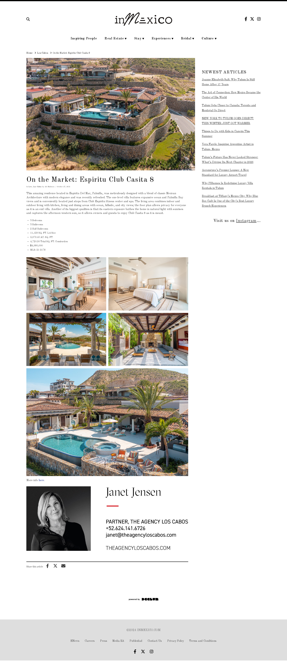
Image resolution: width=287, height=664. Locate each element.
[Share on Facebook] (47, 566)
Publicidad (136, 641)
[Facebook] (246, 19)
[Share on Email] (63, 566)
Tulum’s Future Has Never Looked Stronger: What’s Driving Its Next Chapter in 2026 (230, 160)
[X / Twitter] (252, 19)
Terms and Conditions (203, 641)
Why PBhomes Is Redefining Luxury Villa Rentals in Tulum (227, 186)
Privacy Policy (175, 641)
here (41, 480)
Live (30, 187)
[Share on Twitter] (55, 566)
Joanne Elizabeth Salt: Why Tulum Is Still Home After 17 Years (228, 82)
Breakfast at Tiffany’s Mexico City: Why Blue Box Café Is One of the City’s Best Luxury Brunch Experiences (230, 201)
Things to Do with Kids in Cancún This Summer (226, 134)
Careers (90, 641)
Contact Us (155, 641)
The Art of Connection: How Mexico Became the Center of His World (231, 95)
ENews (74, 641)
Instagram (246, 221)
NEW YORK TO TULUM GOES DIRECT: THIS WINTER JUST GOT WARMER (228, 121)
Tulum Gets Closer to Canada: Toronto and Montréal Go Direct (229, 108)
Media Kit (118, 641)
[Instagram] (259, 19)
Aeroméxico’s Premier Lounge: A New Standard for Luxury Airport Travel (225, 172)
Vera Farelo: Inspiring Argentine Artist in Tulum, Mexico (228, 146)
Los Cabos (37, 187)
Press (103, 641)
